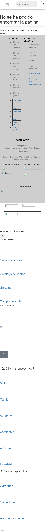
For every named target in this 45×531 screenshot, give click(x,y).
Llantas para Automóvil (17, 102)
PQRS (32, 61)
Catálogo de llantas (12, 274)
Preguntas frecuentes (33, 67)
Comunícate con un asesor (35, 46)
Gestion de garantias (33, 54)
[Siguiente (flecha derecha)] (3, 530)
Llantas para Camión (17, 113)
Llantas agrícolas (15, 94)
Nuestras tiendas (11, 260)
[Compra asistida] (3, 293)
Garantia (5, 287)
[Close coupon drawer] (2, 236)
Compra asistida (10, 301)
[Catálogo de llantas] (3, 266)
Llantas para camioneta (17, 107)
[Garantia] (3, 280)
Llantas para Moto (15, 77)
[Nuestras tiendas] (3, 252)
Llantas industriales (16, 86)
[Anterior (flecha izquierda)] (1, 530)
